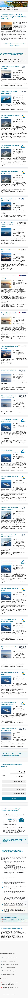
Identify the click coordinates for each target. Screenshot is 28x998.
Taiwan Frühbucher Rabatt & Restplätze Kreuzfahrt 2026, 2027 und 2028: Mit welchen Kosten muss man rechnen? (14, 882)
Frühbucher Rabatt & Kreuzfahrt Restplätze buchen (15, 919)
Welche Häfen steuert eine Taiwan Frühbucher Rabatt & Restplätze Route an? (14, 887)
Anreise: (4, 770)
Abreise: (4, 775)
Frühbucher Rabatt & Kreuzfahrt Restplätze (10, 9)
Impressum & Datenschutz (9, 995)
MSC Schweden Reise (7, 931)
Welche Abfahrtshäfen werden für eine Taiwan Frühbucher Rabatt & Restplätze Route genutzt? (14, 893)
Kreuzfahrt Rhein (15, 935)
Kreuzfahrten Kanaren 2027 (7, 936)
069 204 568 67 (7, 873)
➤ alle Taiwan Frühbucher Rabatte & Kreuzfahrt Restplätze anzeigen (14, 44)
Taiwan (13, 7)
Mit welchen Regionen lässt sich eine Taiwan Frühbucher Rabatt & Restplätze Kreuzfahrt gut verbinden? (15, 910)
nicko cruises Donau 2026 (16, 933)
